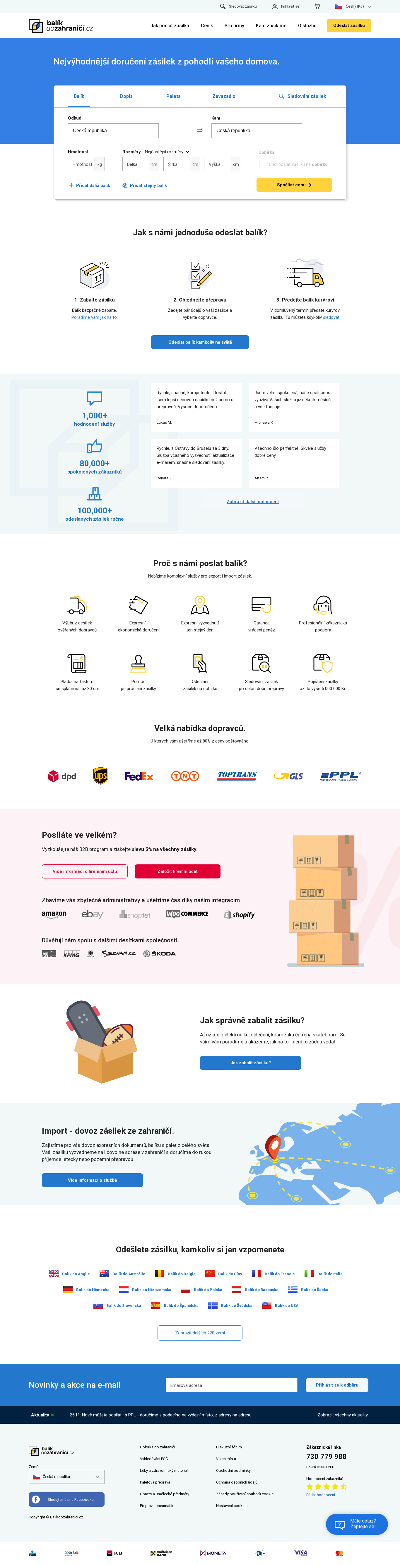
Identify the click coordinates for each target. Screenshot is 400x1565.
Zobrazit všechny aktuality (342, 1415)
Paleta (173, 96)
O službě (307, 25)
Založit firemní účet (178, 871)
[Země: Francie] (256, 1273)
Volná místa (226, 1459)
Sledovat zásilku (243, 6)
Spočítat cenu (291, 185)
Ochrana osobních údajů (236, 1482)
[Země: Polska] (185, 1289)
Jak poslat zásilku (170, 25)
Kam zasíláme (271, 25)
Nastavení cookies (231, 1505)
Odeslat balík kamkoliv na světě (200, 342)
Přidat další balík (89, 185)
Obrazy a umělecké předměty (164, 1494)
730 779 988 (326, 1456)
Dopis (126, 96)
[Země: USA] (266, 1305)
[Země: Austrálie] (104, 1273)
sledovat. (331, 317)
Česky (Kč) (355, 6)
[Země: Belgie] (159, 1273)
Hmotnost (78, 151)
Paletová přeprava (155, 1482)
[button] (51, 1477)
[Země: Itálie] (309, 1273)
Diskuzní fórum (229, 1447)
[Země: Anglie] (54, 1273)
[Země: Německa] (68, 1289)
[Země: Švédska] (213, 1305)
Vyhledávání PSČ (154, 1459)
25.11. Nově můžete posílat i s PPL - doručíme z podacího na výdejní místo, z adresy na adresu (161, 1415)
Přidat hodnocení (320, 1495)
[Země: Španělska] (155, 1305)
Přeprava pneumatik (156, 1505)
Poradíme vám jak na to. (94, 317)
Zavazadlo (223, 96)
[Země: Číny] (210, 1273)
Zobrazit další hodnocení (253, 501)
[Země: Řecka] (293, 1289)
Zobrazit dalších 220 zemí (200, 1333)
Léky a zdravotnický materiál (164, 1470)
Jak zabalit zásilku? (250, 1062)
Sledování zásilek (306, 96)
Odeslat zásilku (349, 25)
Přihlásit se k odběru (337, 1385)
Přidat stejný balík (148, 185)
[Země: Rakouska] (236, 1289)
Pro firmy (234, 25)
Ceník (207, 25)
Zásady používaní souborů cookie (244, 1494)
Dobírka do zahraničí (157, 1447)
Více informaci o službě (92, 1180)
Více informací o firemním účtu (85, 871)
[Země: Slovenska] (98, 1305)
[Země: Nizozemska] (124, 1289)
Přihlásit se (290, 6)
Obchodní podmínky (233, 1470)
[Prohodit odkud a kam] (199, 130)
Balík (79, 96)
